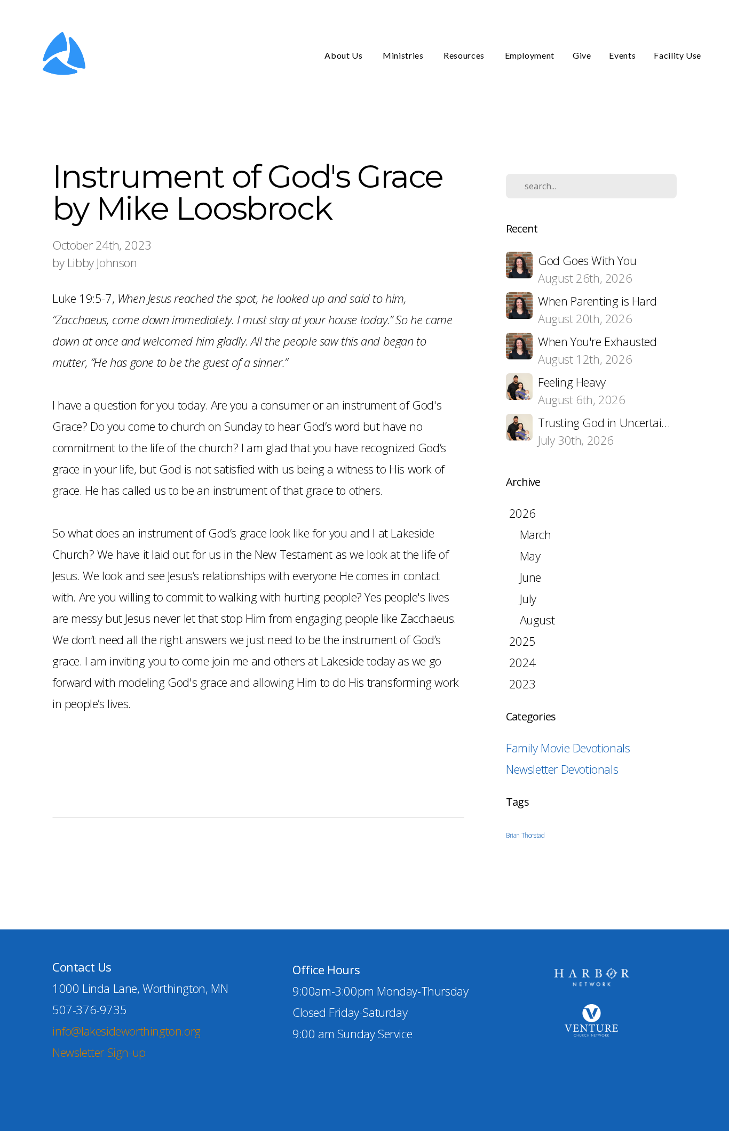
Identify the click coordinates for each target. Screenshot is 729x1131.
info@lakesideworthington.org (126, 1031)
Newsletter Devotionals (562, 769)
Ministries (404, 55)
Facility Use (677, 55)
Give (582, 55)
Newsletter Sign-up (99, 1052)
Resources (464, 55)
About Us (344, 55)
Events (622, 55)
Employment (529, 55)
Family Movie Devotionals (568, 748)
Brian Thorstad (525, 835)
